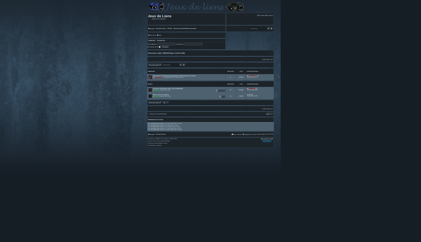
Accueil (181, 77)
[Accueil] (195, 7)
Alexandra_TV (159, 77)
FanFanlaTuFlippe (165, 141)
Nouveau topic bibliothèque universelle (166, 53)
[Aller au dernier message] (258, 75)
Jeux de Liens (159, 16)
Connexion (151, 40)
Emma (157, 90)
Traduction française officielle (155, 143)
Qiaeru (165, 143)
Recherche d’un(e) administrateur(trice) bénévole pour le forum (174, 76)
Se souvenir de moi (153, 47)
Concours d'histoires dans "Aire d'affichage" (168, 88)
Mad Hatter (252, 88)
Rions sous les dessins (161, 95)
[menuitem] (269, 15)
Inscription (161, 40)
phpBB (157, 138)
